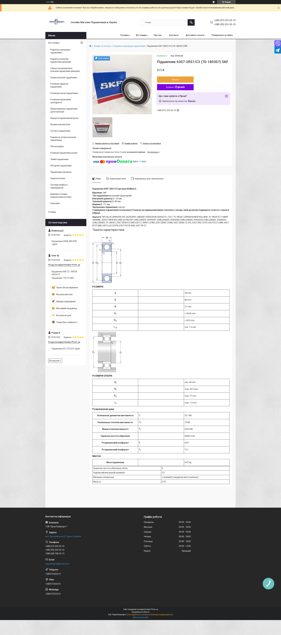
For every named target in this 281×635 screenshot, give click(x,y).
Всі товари (141, 35)
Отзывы (52, 212)
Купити (175, 79)
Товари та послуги (102, 46)
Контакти (173, 35)
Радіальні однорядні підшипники (129, 46)
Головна (124, 35)
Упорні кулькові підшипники (63, 77)
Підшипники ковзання (60, 172)
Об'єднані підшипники (61, 165)
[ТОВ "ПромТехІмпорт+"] (56, 22)
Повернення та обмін (222, 35)
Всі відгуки (54, 360)
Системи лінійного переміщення (59, 186)
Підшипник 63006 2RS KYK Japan (64, 242)
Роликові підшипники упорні (63, 153)
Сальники (55, 203)
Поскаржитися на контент (138, 615)
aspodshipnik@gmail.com (57, 564)
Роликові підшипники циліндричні (60, 101)
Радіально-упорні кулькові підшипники (63, 138)
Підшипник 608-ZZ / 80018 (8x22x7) (64, 273)
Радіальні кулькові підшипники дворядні (60, 60)
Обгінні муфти (57, 146)
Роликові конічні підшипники (64, 93)
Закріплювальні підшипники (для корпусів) (63, 110)
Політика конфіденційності (162, 615)
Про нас (158, 35)
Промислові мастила (60, 124)
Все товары (53, 43)
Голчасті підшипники (60, 131)
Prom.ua (154, 609)
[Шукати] (191, 22)
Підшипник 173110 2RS (63, 278)
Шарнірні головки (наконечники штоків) (60, 195)
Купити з (170, 87)
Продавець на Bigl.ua (140, 612)
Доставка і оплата (195, 35)
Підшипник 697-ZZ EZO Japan (66, 348)
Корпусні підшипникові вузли (64, 118)
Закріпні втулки (57, 178)
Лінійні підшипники (59, 159)
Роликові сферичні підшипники (59, 85)
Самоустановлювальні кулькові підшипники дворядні (65, 69)
